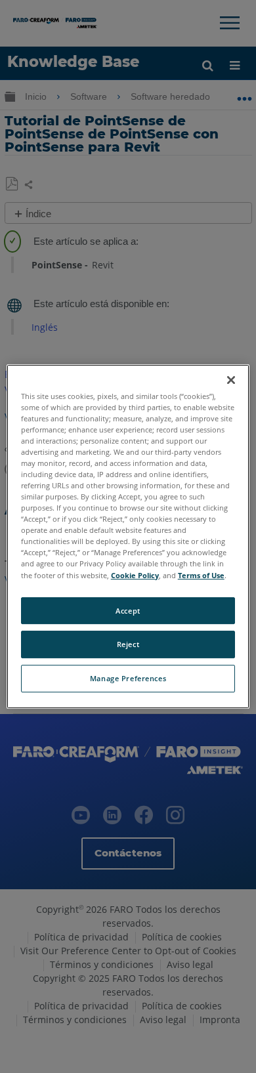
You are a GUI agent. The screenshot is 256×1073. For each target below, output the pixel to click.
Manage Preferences (128, 678)
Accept (128, 611)
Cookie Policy (135, 575)
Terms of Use (201, 575)
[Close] (231, 380)
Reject (128, 645)
